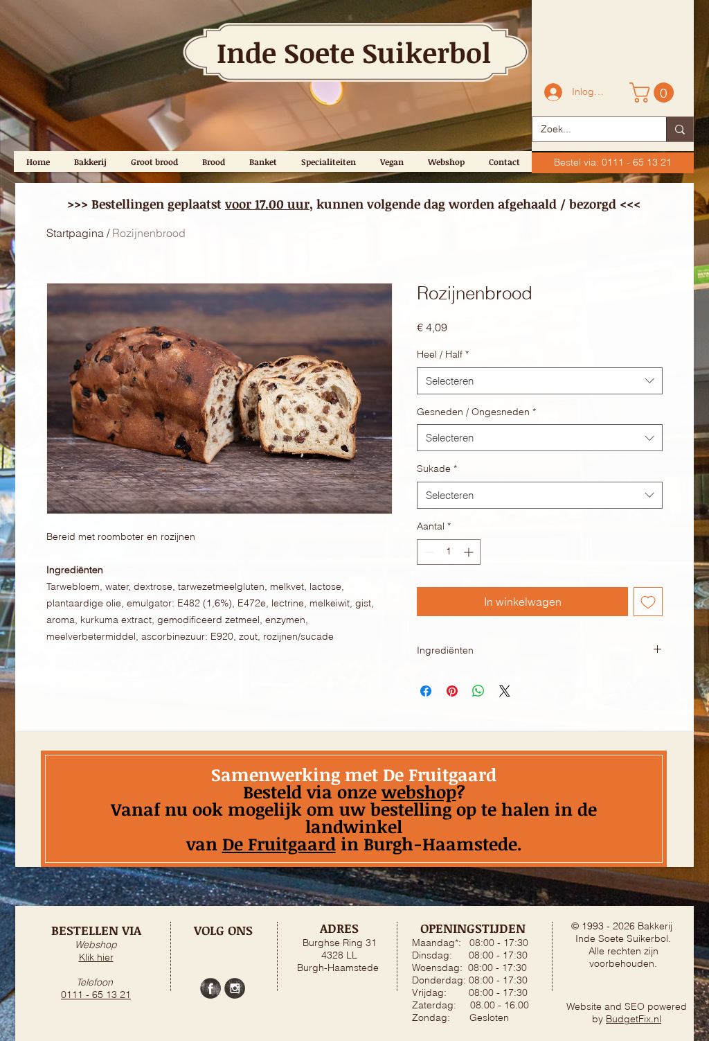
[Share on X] (504, 691)
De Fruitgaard (279, 843)
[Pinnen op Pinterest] (452, 691)
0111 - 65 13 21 (96, 994)
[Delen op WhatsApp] (478, 691)
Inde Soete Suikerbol (354, 52)
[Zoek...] (679, 129)
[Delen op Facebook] (426, 691)
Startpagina (75, 233)
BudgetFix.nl (633, 1019)
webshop (419, 791)
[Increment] (469, 552)
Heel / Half (443, 354)
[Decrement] (427, 552)
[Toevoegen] (648, 601)
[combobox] (540, 380)
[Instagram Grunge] (234, 988)
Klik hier (96, 957)
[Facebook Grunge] (210, 988)
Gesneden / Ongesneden (476, 411)
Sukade (437, 468)
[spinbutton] (448, 552)
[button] (654, 92)
